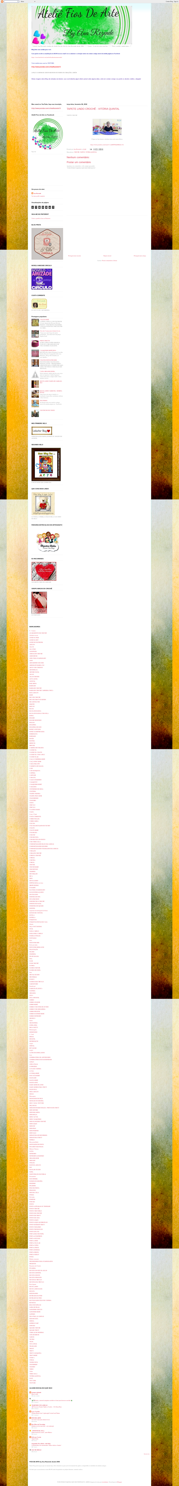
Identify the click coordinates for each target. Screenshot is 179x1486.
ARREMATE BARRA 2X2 (36, 665)
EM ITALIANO (33, 894)
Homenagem (32, 1030)
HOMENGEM (33, 1032)
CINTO (31, 803)
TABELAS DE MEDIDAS (36, 1332)
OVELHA (32, 1163)
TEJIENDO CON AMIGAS (39, 1405)
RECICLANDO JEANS (35, 1289)
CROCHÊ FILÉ (33, 869)
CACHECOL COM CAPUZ (37, 754)
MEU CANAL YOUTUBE (36, 1103)
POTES (31, 1257)
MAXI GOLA (33, 1089)
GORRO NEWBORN (35, 1016)
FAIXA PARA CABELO (36, 933)
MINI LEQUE (33, 1124)
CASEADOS (32, 787)
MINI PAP (32, 1126)
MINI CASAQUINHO (35, 1119)
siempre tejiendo (36, 1392)
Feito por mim (33, 945)
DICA (31, 876)
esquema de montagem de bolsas (38, 910)
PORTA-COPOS (33, 1245)
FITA (30, 959)
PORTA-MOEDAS (34, 1250)
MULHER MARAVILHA (36, 1147)
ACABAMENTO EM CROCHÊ (38, 633)
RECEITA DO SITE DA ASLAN (38, 1270)
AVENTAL (32, 681)
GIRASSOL (32, 993)
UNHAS (31, 1360)
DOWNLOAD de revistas (36, 883)
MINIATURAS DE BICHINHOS (38, 1135)
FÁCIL (31, 929)
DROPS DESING (34, 885)
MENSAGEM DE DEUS (36, 1098)
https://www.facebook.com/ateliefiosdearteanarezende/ (46, 57)
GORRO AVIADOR (34, 1002)
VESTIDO (32, 1367)
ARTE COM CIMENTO (36, 667)
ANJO (31, 660)
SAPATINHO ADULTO (35, 1309)
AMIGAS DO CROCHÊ (35, 654)
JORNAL (31, 1046)
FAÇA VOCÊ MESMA (35, 926)
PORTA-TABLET (34, 1254)
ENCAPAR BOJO (34, 899)
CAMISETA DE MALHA (36, 766)
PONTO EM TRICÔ (35, 1215)
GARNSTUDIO (33, 984)
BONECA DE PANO (35, 729)
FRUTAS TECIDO (34, 975)
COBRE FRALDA (34, 819)
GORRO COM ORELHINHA (37, 1009)
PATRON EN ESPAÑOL (36, 1181)
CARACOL (32, 777)
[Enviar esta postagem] (90, 149)
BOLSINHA (32, 725)
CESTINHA (32, 791)
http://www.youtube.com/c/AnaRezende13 (46, 108)
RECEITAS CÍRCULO (35, 1280)
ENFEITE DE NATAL (35, 903)
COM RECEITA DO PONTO (37, 839)
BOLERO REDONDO (35, 720)
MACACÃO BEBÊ (34, 1075)
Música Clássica (34, 1149)
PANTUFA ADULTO (35, 1165)
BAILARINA (33, 683)
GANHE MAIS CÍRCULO (36, 982)
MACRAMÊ (32, 1078)
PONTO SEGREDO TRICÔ (37, 1224)
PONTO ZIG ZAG (34, 1231)
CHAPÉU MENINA (34, 793)
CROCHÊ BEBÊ (34, 867)
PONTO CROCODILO (35, 1211)
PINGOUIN (32, 1190)
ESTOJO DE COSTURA (36, 913)
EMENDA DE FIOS (34, 897)
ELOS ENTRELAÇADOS (36, 892)
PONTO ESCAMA (34, 1218)
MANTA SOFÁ (33, 1082)
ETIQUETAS (33, 920)
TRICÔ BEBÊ (33, 1355)
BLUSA (31, 709)
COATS (31, 812)
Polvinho (32, 1197)
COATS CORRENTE (35, 816)
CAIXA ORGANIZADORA (47, 371)
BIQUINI (31, 704)
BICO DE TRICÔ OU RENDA (37, 699)
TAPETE (82, 152)
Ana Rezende (37, 193)
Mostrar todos (147, 1454)
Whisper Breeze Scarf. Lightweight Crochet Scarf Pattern (46, 1413)
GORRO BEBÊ (33, 1004)
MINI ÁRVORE (33, 1110)
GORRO (31, 1000)
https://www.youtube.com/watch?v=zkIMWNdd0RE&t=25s (107, 145)
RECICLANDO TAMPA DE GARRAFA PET (51, 382)
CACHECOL (33, 750)
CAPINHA (32, 773)
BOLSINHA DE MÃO (35, 727)
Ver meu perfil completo (38, 196)
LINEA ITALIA (33, 1064)
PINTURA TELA (34, 1192)
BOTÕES (32, 741)
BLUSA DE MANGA (35, 711)
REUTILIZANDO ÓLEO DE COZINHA (40, 1300)
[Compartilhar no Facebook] (100, 149)
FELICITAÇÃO (33, 949)
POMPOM (32, 1199)
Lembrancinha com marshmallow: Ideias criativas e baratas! (46, 1445)
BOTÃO (31, 738)
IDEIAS (31, 1037)
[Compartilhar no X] (98, 149)
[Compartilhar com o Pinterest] (102, 149)
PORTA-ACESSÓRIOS (35, 1236)
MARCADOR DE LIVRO (36, 1085)
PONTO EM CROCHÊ (35, 1213)
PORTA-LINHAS (34, 1247)
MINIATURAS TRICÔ (35, 1137)
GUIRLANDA (33, 1025)
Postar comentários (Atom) (109, 260)
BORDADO (32, 736)
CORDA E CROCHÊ (35, 855)
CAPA (31, 768)
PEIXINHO (32, 1183)
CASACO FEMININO (35, 780)
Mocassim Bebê (33, 1142)
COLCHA (32, 823)
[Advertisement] (107, 234)
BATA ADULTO (33, 693)
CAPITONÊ (32, 775)
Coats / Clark (33, 814)
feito (30, 940)
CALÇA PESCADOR (35, 761)
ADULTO (32, 644)
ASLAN (31, 674)
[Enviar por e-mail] (94, 149)
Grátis (31, 1020)
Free (30, 972)
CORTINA (32, 860)
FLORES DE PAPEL (35, 970)
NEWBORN (32, 1154)
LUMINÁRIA (33, 1066)
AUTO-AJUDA (33, 679)
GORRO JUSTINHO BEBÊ (36, 1014)
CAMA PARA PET (34, 764)
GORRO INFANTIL (34, 1011)
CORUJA (31, 862)
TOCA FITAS (33, 1344)
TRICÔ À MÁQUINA (35, 1353)
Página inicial (107, 256)
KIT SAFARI (32, 1048)
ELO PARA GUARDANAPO (37, 890)
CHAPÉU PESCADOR (35, 796)
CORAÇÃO (32, 851)
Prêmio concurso (34, 1259)
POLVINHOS (43, 400)
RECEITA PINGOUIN (35, 1277)
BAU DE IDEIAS (36, 1450)
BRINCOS (32, 743)
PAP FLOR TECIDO (35, 1169)
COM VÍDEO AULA (35, 842)
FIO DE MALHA (34, 956)
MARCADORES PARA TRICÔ (38, 1087)
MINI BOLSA (33, 1114)
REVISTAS (32, 1303)
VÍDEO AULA (33, 1374)
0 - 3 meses (32, 631)
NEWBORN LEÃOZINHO (36, 1156)
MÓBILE (32, 1140)
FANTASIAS (32, 938)
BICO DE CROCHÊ (34, 697)
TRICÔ (31, 1351)
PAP (30, 1167)
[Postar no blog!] (96, 149)
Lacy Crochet (36, 1411)
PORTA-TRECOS (45, 341)
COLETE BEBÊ (44, 319)
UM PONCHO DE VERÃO (47, 410)
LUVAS (31, 1071)
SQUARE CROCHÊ (34, 1328)
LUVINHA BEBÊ (34, 1073)
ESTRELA (32, 917)
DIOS (30, 878)
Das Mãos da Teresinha (38, 1424)
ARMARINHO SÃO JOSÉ (36, 663)
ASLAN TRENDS (34, 677)
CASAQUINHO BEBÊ (35, 784)
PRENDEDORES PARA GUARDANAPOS (41, 1261)
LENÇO (31, 1062)
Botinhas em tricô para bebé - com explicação (43, 1426)
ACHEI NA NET (33, 640)
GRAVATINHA (33, 1023)
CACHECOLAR (33, 757)
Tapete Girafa (35, 1439)
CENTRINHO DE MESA (36, 789)
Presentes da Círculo (35, 1266)
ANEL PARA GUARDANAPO (37, 658)
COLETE (32, 828)
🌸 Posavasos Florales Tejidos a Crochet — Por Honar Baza (47, 1407)
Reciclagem (32, 1284)
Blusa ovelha (35, 1394)
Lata (30, 1055)
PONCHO (32, 1202)
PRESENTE (32, 1264)
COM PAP (32, 835)
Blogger (119, 1482)
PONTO (31, 1204)
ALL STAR (32, 649)
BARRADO (32, 686)
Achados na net (33, 635)
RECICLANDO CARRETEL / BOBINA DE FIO (51, 391)
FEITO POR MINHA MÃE (36, 947)
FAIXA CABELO (34, 931)
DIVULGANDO (33, 881)
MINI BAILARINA (34, 1112)
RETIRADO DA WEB (35, 1298)
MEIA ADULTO (33, 1092)
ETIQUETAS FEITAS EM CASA (38, 922)
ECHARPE (32, 888)
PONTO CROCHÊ (34, 1209)
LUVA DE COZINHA (35, 1069)
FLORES (31, 965)
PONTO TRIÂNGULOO (36, 1229)
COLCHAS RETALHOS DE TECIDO (39, 826)
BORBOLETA (33, 734)
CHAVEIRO (32, 800)
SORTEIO (32, 1325)
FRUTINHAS (33, 977)
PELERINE (32, 1186)
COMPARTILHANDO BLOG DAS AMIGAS (41, 844)
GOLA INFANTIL (34, 998)
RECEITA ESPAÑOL (35, 1273)
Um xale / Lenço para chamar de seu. (50, 331)
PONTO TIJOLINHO (35, 1227)
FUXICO (31, 979)
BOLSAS (31, 722)
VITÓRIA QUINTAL (91, 152)
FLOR (31, 961)
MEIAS (31, 1094)
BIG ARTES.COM (34, 702)
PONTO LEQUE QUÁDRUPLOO (38, 1222)
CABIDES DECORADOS (36, 748)
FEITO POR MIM (34, 943)
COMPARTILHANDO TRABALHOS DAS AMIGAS (43, 848)
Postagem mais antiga (140, 256)
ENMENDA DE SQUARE (36, 906)
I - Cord (31, 1034)
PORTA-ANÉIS (33, 1241)
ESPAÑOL (32, 908)
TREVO (31, 1348)
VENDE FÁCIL (33, 1362)
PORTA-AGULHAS (34, 1238)
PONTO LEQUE (33, 1220)
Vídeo (31, 1371)
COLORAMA (33, 832)
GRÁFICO (32, 1018)
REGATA (32, 1291)
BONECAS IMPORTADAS (36, 732)
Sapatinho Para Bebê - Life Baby (41, 1443)
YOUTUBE (32, 1383)
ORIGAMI (32, 1160)
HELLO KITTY (33, 1027)
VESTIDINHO (33, 1364)
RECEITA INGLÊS (34, 1275)
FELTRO (31, 952)
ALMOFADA (33, 651)
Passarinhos (32, 1176)
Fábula (31, 924)
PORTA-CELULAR (34, 1243)
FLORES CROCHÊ (34, 968)
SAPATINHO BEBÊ (34, 1312)
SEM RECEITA (33, 1319)
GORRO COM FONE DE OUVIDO (39, 1007)
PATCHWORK (33, 1179)
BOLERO (32, 718)
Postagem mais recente (74, 256)
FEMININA (32, 954)
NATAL (31, 1151)
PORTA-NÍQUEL (34, 1252)
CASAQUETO (33, 782)
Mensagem (32, 1096)
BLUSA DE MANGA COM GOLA (38, 713)
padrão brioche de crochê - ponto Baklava (42, 1432)
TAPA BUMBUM (34, 1335)
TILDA (31, 1341)
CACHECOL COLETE (35, 752)
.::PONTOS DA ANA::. (38, 1431)
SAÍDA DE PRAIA (34, 1307)
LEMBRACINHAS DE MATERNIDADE (40, 1059)
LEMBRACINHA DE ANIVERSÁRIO (39, 1057)
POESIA (31, 1195)
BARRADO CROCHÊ (35, 688)
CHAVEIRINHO (33, 798)
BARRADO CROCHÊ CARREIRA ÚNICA (41, 690)
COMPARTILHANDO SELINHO (38, 846)
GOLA (31, 995)
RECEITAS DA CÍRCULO (36, 1282)
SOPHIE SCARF (34, 1323)
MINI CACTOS (33, 1117)
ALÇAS (31, 647)
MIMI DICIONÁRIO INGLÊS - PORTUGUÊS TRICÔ (44, 1108)
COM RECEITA (33, 837)
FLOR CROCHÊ (34, 963)
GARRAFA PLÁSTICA (35, 988)
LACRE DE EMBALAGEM (37, 1053)
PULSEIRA (32, 1268)
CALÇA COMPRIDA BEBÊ (37, 759)
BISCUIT (32, 706)
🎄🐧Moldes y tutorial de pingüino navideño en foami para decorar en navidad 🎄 (52, 1400)
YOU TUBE (32, 1380)
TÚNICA (31, 1358)
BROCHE (32, 745)
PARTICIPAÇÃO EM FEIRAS (37, 1174)
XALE (31, 1378)
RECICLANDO (33, 1286)
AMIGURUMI (33, 656)
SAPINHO (32, 1314)
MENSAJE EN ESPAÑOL (36, 1101)
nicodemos (105, 1482)
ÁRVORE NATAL (34, 672)
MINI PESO (32, 1128)
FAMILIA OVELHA (34, 936)
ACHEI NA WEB (34, 637)
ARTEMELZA (33, 670)
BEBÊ (31, 695)
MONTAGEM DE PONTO (36, 1144)
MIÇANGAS (32, 1105)
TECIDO (31, 1339)
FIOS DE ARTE (36, 1418)
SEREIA (31, 1321)
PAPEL (31, 1172)
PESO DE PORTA (34, 1188)
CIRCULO (32, 805)
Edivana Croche (36, 1437)
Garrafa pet (32, 986)
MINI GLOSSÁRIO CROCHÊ (37, 1121)
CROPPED (32, 871)
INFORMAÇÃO (33, 1041)
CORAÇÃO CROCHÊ (35, 853)
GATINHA (32, 991)
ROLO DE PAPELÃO (35, 1305)
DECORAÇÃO (33, 874)
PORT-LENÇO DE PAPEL (36, 1234)
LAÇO (31, 1050)
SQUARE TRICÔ (34, 1330)
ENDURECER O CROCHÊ (36, 901)
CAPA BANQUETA (34, 771)
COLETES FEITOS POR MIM (48, 360)
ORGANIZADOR (34, 1158)
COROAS (32, 858)
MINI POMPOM (34, 1131)
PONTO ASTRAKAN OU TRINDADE (39, 1206)
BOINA (31, 716)
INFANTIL (32, 1039)
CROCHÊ (76, 152)
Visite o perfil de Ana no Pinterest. (41, 218)
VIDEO (31, 1369)
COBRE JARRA (33, 821)
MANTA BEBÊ (33, 1080)
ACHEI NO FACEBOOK (36, 642)
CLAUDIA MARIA (34, 809)
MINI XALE (32, 1133)
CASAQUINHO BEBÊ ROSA (48, 350)
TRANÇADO (33, 1346)
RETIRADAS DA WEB (35, 1296)
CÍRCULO (32, 807)
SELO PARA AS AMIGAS (36, 1316)
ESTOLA (31, 915)
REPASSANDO (33, 1293)
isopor (31, 1043)
